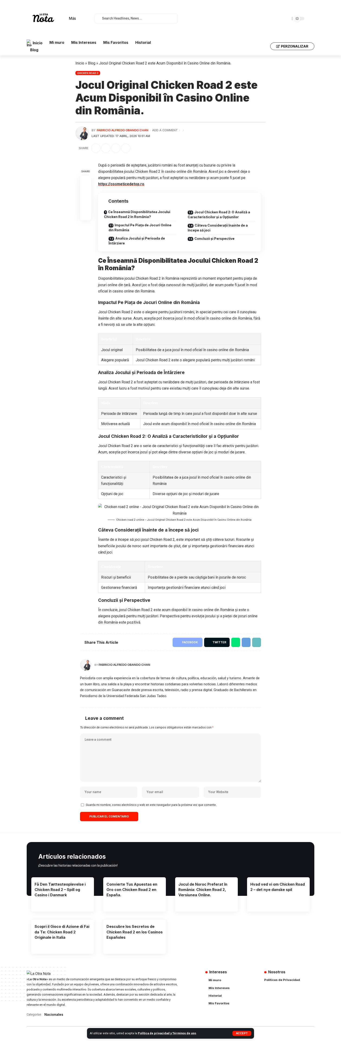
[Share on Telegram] (246, 642)
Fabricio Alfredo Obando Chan (122, 130)
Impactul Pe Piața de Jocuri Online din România (140, 227)
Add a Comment (165, 130)
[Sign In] (264, 46)
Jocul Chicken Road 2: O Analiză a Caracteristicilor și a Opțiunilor (219, 214)
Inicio (79, 63)
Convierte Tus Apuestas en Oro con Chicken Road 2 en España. (131, 889)
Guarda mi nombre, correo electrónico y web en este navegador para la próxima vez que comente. (151, 805)
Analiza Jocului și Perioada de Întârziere (137, 240)
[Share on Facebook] (95, 148)
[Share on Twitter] (105, 148)
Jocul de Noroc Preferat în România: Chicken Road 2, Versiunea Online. (202, 889)
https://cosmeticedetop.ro (121, 184)
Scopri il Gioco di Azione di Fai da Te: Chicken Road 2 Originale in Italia (62, 931)
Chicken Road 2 (88, 73)
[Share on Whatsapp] (235, 642)
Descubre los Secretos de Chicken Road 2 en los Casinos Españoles (134, 931)
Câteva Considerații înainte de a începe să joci (218, 227)
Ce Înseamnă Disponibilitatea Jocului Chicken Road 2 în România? (137, 214)
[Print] (125, 148)
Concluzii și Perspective (214, 238)
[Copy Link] (115, 148)
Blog (91, 63)
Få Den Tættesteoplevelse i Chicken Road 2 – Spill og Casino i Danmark (60, 889)
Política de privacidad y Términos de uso (167, 1033)
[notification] (84, 18)
